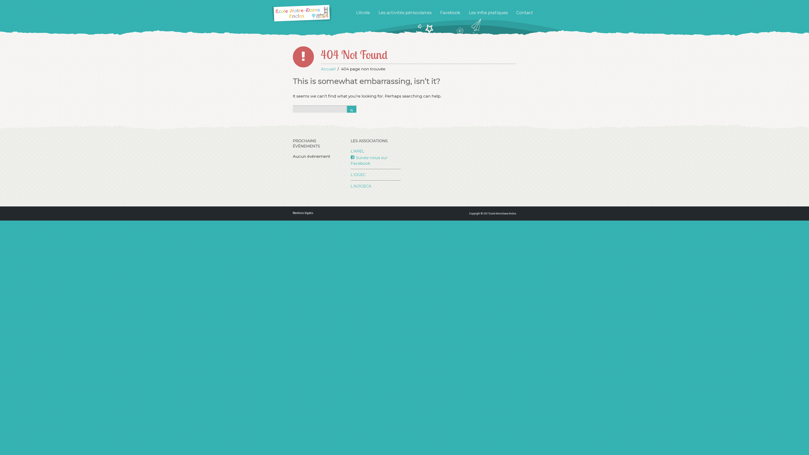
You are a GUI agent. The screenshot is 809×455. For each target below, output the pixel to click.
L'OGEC (358, 174)
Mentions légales (303, 213)
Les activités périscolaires (405, 12)
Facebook (450, 12)
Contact (524, 12)
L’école (363, 12)
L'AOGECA (361, 186)
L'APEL (357, 151)
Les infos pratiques (488, 12)
